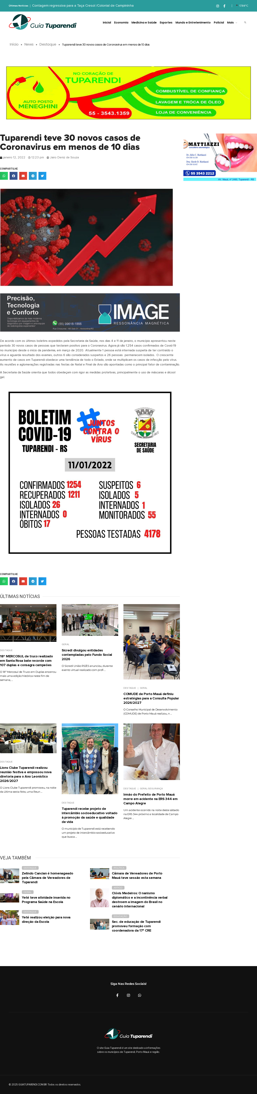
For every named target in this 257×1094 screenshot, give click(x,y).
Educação (120, 916)
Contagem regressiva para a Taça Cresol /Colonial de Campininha (83, 5)
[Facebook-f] (117, 995)
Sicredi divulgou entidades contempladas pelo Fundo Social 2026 (87, 655)
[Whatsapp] (139, 995)
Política (119, 867)
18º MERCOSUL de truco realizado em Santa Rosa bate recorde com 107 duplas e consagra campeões (26, 661)
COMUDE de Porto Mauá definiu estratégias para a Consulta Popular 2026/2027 (151, 698)
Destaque (47, 44)
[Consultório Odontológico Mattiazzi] (220, 158)
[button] (4, 176)
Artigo (118, 887)
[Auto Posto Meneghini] (128, 92)
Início (14, 44)
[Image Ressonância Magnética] (90, 312)
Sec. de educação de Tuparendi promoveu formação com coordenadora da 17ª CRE (136, 926)
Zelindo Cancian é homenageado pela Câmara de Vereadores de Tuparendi (47, 878)
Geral (65, 644)
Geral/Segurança (151, 788)
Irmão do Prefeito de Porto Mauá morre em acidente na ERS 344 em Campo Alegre (150, 799)
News (29, 44)
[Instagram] (128, 995)
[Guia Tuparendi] (43, 22)
